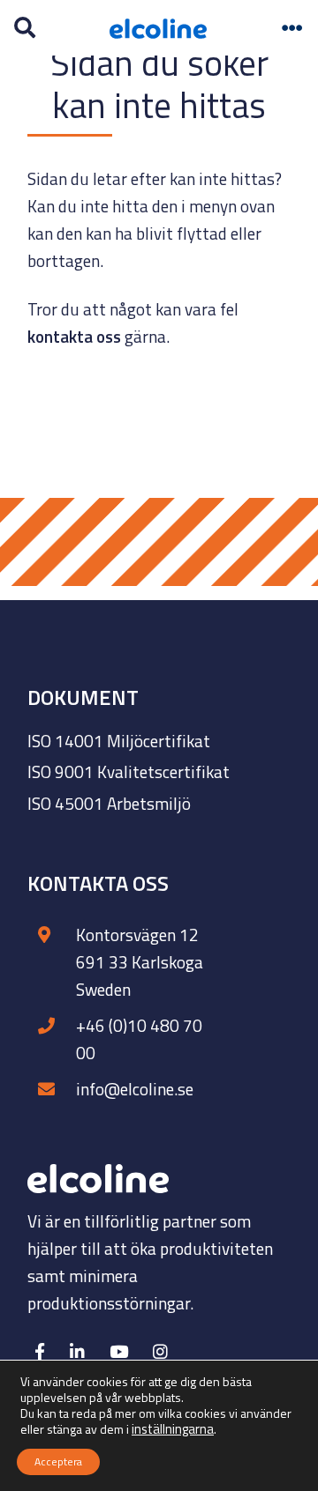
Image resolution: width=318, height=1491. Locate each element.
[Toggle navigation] (292, 28)
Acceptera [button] (58, 1461)
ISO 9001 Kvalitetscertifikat (128, 771)
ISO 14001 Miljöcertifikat (118, 740)
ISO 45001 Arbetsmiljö (109, 803)
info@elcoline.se (134, 1089)
